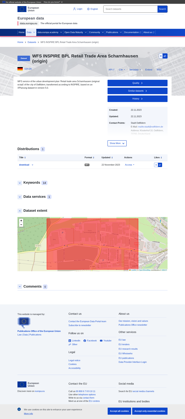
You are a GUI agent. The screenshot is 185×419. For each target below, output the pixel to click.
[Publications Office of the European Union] (41, 322)
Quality (135, 83)
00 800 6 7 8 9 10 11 (85, 391)
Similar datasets (136, 91)
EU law (122, 340)
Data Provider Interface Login (133, 362)
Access (128, 165)
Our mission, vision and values (133, 321)
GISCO (164, 270)
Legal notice (74, 360)
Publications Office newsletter (133, 325)
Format (88, 157)
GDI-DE (28, 69)
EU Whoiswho (125, 353)
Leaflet (133, 270)
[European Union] (41, 384)
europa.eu (40, 391)
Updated (106, 157)
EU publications (126, 358)
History (135, 99)
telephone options (87, 394)
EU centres (94, 401)
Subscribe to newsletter (80, 325)
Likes (157, 157)
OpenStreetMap (145, 270)
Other (74, 344)
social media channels (143, 391)
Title (21, 157)
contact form (88, 398)
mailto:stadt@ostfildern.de (150, 127)
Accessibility (75, 368)
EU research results (128, 349)
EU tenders (124, 344)
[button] (53, 2)
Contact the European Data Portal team (87, 321)
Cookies (73, 364)
